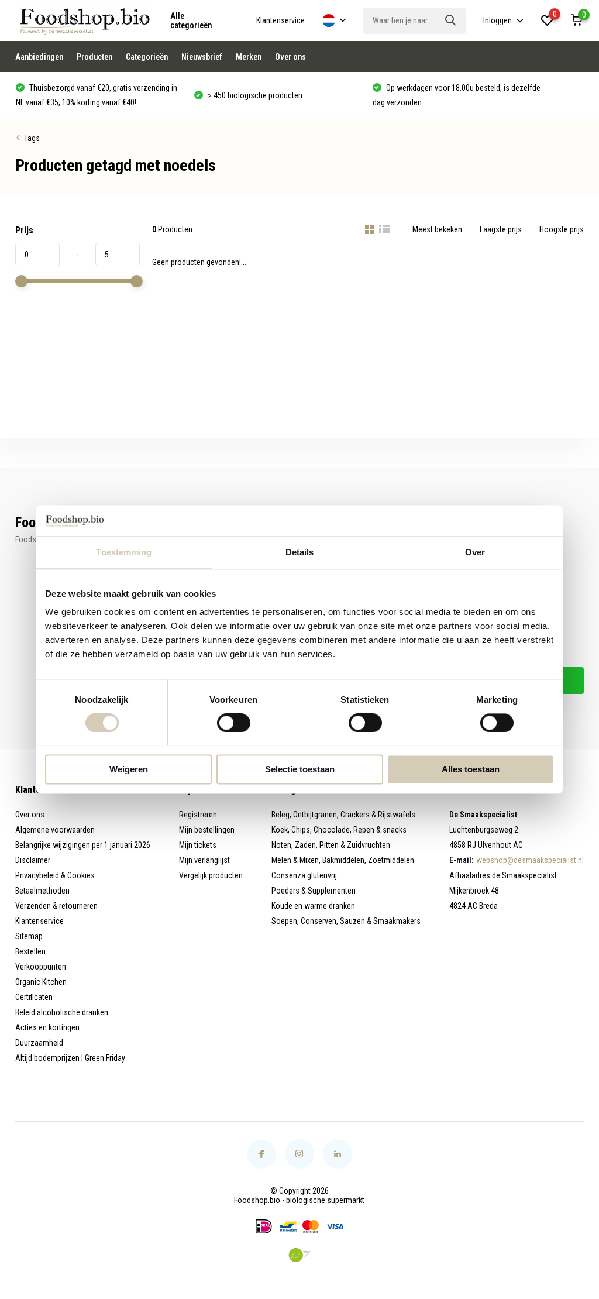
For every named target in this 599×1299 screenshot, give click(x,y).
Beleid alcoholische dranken (61, 1012)
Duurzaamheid (39, 1042)
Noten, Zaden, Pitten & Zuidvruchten (330, 845)
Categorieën (147, 56)
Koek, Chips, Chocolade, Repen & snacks (339, 829)
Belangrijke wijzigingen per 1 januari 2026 (82, 845)
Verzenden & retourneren (56, 905)
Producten (94, 56)
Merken (248, 56)
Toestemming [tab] (124, 552)
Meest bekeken (437, 229)
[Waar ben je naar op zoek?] (451, 21)
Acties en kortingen (47, 1027)
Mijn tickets (197, 845)
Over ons (290, 56)
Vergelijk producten (211, 875)
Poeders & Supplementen (313, 890)
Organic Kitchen (41, 982)
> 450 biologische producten (254, 95)
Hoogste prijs (561, 229)
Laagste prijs (501, 229)
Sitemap (29, 936)
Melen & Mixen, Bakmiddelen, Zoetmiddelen (342, 860)
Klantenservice (280, 20)
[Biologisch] (299, 1255)
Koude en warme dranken (313, 905)
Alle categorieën (191, 20)
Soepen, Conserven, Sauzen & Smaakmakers (346, 921)
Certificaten (34, 997)
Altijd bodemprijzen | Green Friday (70, 1058)
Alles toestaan (471, 770)
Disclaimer (32, 860)
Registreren (198, 814)
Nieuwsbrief (201, 56)
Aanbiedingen (39, 56)
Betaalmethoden (42, 890)
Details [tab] (299, 552)
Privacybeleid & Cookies (55, 875)
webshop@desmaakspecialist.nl (530, 860)
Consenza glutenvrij (304, 875)
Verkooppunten (40, 966)
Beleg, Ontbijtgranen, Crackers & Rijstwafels (343, 814)
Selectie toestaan (300, 770)
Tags (32, 138)
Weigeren (128, 770)
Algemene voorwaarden (55, 829)
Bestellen (30, 951)
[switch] (233, 722)
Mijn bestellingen (207, 829)
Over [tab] (475, 552)
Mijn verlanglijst (204, 860)
